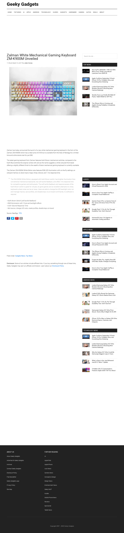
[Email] (21, 218)
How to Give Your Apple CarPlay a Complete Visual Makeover (103, 193)
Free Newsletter (11, 477)
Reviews (47, 501)
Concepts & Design (50, 477)
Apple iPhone (48, 464)
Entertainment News (51, 485)
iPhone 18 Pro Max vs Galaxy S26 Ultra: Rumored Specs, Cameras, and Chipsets (104, 320)
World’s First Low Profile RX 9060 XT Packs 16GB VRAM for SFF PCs (103, 96)
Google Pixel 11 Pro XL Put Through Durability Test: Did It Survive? (103, 210)
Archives (9, 464)
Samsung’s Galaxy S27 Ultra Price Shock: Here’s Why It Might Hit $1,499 (104, 311)
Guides (47, 493)
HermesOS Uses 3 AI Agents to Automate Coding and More (102, 218)
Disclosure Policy (58, 266)
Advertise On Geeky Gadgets (15, 460)
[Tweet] (13, 218)
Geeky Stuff (48, 489)
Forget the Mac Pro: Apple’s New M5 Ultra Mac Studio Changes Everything (104, 260)
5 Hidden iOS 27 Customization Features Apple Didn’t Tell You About (103, 369)
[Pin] (17, 218)
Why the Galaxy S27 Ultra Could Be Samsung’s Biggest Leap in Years (103, 353)
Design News (48, 481)
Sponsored (48, 506)
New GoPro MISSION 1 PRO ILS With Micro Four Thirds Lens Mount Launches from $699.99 (103, 71)
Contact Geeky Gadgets (14, 468)
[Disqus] (43, 300)
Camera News (49, 473)
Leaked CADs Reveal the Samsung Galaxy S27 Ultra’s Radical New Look (104, 294)
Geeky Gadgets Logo (13, 481)
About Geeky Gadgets (13, 456)
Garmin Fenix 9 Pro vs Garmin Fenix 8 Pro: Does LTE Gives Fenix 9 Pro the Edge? (104, 202)
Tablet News (48, 510)
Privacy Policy (11, 485)
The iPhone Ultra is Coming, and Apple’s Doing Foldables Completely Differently (103, 105)
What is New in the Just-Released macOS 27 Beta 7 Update (103, 361)
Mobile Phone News (50, 497)
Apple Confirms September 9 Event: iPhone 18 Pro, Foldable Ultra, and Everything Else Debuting (103, 80)
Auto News (48, 468)
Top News (29, 256)
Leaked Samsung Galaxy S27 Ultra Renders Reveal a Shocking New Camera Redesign (103, 88)
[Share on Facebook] (9, 218)
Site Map (9, 489)
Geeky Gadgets (23, 4)
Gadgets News (20, 256)
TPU (20, 213)
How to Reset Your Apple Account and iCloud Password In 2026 (104, 185)
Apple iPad (48, 460)
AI (45, 456)
